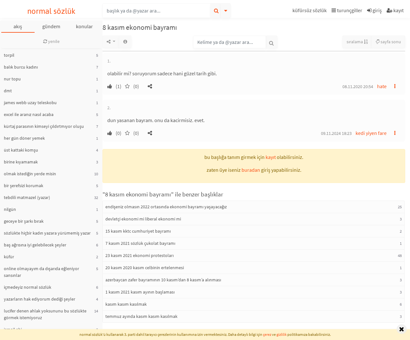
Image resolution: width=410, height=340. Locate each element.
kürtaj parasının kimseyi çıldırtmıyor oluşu (44, 126)
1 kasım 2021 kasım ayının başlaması (140, 292)
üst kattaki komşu (21, 150)
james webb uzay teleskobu (30, 102)
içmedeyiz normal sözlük (27, 287)
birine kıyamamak (21, 162)
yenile (53, 41)
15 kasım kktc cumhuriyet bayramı (138, 231)
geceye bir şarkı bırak (24, 221)
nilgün (10, 209)
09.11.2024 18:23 (336, 133)
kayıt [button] (271, 157)
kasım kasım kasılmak (126, 304)
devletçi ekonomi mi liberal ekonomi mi (143, 219)
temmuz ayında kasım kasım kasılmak (141, 316)
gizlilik (281, 334)
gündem (51, 26)
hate (382, 86)
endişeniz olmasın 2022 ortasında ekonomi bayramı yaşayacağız (166, 207)
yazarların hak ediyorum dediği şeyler (39, 299)
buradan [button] (251, 170)
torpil (9, 55)
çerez (267, 334)
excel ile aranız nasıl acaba (28, 114)
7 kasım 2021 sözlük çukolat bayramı (140, 243)
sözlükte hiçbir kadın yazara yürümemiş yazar (47, 233)
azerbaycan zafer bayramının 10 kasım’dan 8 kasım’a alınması (163, 280)
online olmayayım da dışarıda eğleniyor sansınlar (41, 272)
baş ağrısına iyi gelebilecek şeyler (35, 245)
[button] (310, 11)
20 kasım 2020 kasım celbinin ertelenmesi (144, 267)
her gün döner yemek (24, 138)
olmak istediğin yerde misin (30, 174)
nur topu (12, 79)
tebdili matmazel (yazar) (27, 197)
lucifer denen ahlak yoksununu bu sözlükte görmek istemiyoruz (45, 314)
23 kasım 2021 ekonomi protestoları (139, 255)
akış (17, 26)
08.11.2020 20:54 (357, 86)
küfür (9, 257)
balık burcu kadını (21, 67)
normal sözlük (51, 11)
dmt (8, 91)
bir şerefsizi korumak (23, 185)
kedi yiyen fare (371, 133)
